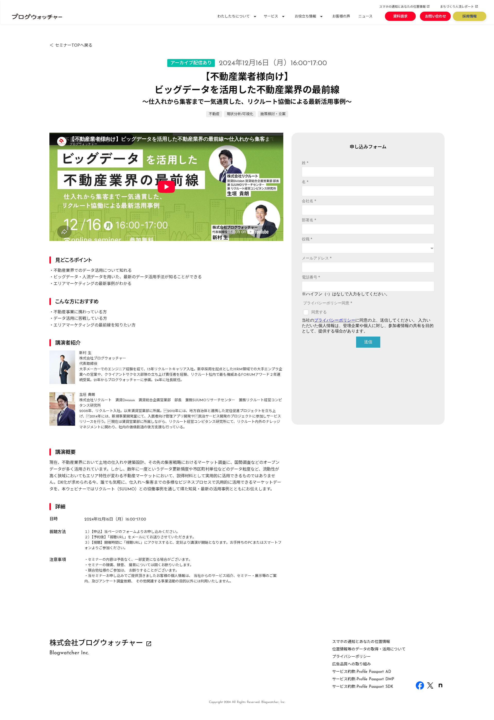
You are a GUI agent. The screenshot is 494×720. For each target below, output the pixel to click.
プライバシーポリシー (351, 657)
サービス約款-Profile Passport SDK (362, 687)
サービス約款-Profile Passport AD (361, 672)
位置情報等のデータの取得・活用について (368, 649)
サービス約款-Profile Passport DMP (363, 679)
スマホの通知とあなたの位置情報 (361, 642)
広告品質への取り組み (351, 664)
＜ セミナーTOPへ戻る (70, 46)
